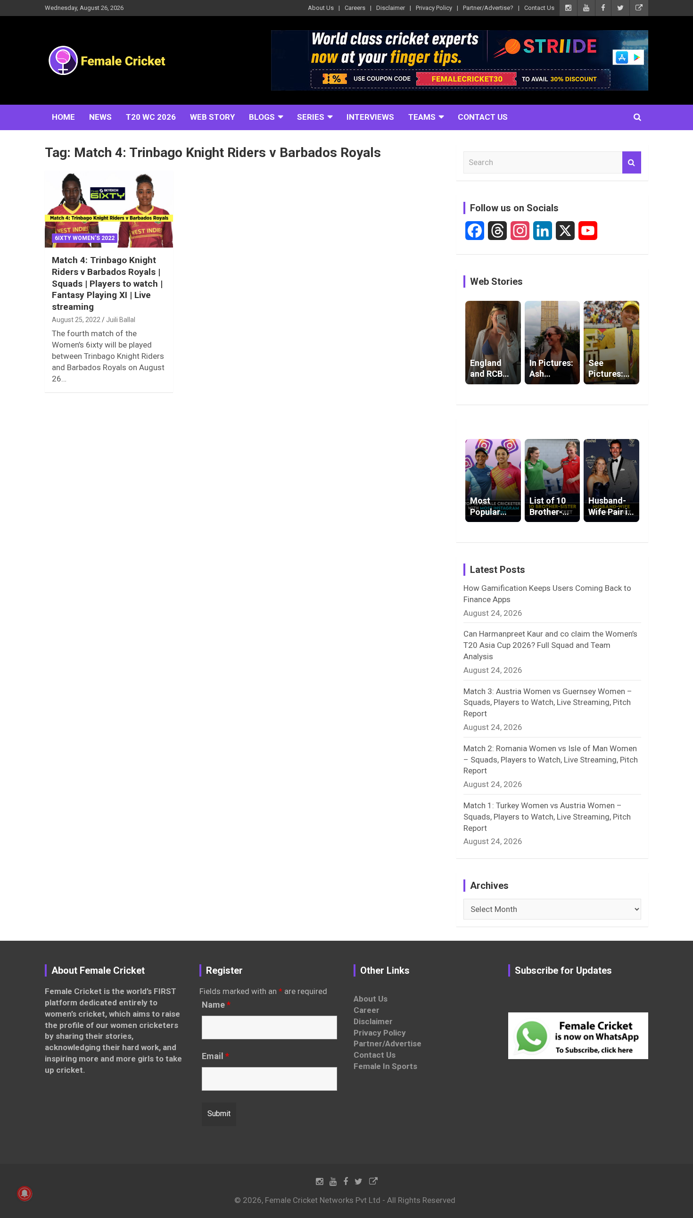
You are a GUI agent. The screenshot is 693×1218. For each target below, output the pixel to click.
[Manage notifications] (24, 1193)
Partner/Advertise (387, 1043)
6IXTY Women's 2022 (85, 238)
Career (367, 1010)
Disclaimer (390, 7)
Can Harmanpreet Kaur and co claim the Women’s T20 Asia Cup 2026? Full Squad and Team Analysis (550, 645)
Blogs (262, 117)
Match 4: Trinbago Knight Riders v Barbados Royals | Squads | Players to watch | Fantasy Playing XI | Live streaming (107, 283)
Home (63, 117)
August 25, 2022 (76, 319)
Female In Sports (385, 1066)
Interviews (370, 117)
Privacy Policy (434, 7)
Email (215, 1056)
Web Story (212, 117)
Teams (422, 117)
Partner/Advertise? (488, 7)
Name (216, 1005)
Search (631, 162)
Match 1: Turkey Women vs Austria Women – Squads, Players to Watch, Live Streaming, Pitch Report (547, 817)
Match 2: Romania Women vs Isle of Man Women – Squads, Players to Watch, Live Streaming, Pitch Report (550, 760)
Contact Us (539, 7)
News (100, 117)
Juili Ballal (120, 319)
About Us (321, 7)
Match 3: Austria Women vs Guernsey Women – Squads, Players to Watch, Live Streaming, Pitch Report (547, 703)
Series (310, 117)
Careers (355, 7)
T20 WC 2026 (151, 117)
